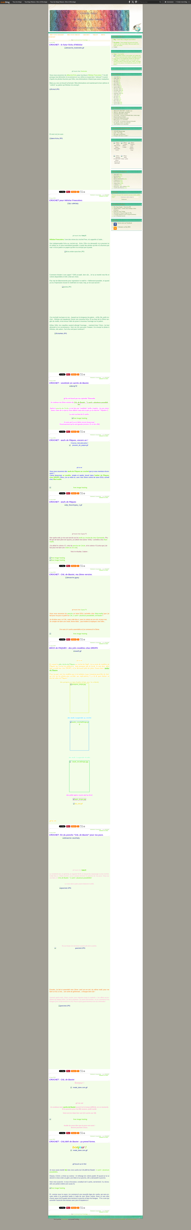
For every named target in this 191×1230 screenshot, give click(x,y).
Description (117, 42)
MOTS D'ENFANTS (119, 179)
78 (83, 40)
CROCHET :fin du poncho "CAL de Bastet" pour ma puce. (76, 835)
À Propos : (116, 60)
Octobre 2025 (117, 92)
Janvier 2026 (117, 87)
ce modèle (67, 475)
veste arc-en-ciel (71, 547)
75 (79, 40)
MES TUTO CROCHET (57, 35)
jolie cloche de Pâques (67, 664)
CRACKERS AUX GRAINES (121, 124)
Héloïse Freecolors (94, 75)
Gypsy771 (84, 609)
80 (86, 40)
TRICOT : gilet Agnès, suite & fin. (122, 112)
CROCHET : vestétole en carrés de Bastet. (69, 383)
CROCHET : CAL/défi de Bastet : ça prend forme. (72, 1141)
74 (77, 40)
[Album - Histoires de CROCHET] (117, 159)
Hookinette (84, 71)
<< (69, 40)
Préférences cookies (132, 1219)
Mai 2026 (116, 81)
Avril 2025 (116, 99)
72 (75, 40)
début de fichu (72, 75)
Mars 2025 (116, 101)
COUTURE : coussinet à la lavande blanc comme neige (127, 115)
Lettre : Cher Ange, (118, 132)
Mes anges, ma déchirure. (120, 134)
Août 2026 (116, 77)
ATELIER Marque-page (119, 131)
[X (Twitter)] (133, 2)
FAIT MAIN (117, 182)
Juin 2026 (116, 80)
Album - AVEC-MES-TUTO (117, 149)
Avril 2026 (116, 83)
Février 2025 (117, 102)
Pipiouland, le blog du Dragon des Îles (123, 213)
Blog (115, 39)
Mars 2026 (116, 84)
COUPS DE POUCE (119, 188)
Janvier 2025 (117, 103)
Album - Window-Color (132, 149)
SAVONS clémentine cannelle (121, 114)
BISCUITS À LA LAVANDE (121, 119)
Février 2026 (117, 86)
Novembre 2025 (118, 90)
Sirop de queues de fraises (120, 116)
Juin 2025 (116, 96)
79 (85, 40)
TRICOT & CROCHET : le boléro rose (123, 111)
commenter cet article (103, 196)
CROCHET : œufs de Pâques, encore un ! (68, 440)
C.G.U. (106, 1219)
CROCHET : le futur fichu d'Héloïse (65, 45)
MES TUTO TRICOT (73, 35)
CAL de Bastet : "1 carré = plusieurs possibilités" (75, 878)
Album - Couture (124, 146)
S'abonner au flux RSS (124, 227)
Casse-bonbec (64, 1219)
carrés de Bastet (69, 1107)
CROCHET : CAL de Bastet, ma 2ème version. (70, 574)
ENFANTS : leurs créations (120, 186)
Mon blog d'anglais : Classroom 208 (122, 207)
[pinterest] (136, 2)
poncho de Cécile (62, 408)
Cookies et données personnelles (117, 1219)
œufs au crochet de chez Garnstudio (91, 538)
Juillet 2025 (116, 95)
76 (80, 40)
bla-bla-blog (116, 176)
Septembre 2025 (118, 93)
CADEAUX (117, 180)
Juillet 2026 (116, 78)
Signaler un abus (98, 1219)
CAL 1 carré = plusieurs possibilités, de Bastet (86, 615)
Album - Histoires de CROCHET (117, 162)
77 (82, 40)
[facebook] (129, 2)
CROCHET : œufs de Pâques (62, 502)
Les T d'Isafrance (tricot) (119, 216)
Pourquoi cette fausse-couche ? (121, 135)
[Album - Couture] (124, 144)
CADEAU (116, 185)
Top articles (83, 1219)
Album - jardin (124, 159)
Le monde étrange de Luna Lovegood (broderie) (125, 214)
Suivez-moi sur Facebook (125, 223)
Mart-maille (57, 479)
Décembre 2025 (117, 89)
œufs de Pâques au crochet (78, 471)
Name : (116, 54)
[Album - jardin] (124, 157)
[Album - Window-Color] (131, 145)
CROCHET (86, 35)
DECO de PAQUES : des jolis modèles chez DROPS (73, 648)
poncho (70, 613)
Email (113, 197)
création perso (117, 183)
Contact (115, 47)
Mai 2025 (116, 98)
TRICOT (95, 35)
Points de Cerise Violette (119, 211)
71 (73, 40)
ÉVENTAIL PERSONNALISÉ (121, 118)
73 (76, 40)
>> (89, 40)
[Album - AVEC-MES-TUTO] (117, 145)
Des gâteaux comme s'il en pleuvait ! (122, 122)
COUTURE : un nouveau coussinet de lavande (125, 121)
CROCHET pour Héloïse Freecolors (65, 200)
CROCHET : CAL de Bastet (61, 1080)
